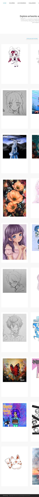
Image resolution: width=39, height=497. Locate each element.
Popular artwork (32, 38)
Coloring (12, 3)
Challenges (32, 3)
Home (4, 3)
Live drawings (22, 3)
